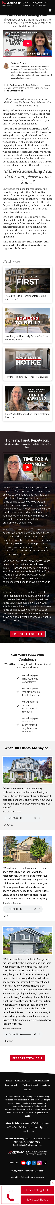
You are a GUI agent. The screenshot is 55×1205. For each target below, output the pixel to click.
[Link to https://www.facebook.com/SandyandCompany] (28, 1163)
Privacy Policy (17, 1171)
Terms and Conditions (34, 1171)
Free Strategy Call (13, 90)
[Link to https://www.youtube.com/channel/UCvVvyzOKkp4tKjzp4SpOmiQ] (23, 1163)
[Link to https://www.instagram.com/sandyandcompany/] (39, 1163)
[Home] (24, 3)
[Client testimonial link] (27, 769)
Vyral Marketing (37, 1177)
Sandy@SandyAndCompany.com (27, 1145)
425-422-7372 (15, 1127)
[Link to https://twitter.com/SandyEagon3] (44, 1163)
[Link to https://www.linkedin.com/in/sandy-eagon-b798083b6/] (34, 1163)
